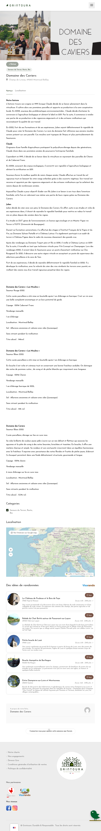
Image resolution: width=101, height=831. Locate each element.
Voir (90, 595)
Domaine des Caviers (20, 712)
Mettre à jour (56, 532)
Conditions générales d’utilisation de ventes (27, 765)
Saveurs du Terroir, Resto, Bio (19, 70)
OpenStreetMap (80, 574)
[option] (75, 35)
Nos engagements (16, 756)
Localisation (20, 91)
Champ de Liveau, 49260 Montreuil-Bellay (28, 80)
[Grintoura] (18, 5)
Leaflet (69, 574)
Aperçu (9, 91)
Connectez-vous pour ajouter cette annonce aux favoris (51, 731)
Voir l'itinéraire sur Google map (25, 533)
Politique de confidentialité (20, 769)
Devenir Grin (13, 760)
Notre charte (14, 752)
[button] (11, 550)
